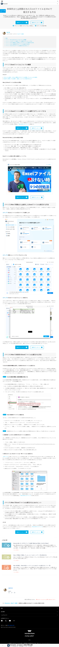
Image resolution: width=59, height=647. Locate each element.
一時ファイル (5, 456)
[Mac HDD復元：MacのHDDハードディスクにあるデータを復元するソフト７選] (6, 567)
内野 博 (8, 32)
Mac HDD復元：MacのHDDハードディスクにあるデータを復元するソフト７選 (31, 565)
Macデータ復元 (20, 34)
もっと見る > (48, 164)
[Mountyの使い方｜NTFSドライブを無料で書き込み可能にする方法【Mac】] (6, 545)
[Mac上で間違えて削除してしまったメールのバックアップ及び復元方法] (6, 556)
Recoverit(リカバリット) (24, 124)
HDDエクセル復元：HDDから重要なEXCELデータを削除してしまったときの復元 (20, 77)
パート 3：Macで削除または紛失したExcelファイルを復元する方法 (20, 42)
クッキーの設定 (20, 643)
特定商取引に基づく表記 (32, 643)
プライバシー (14, 643)
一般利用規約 (25, 643)
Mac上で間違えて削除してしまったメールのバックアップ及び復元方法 (30, 555)
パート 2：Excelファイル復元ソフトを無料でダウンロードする (19, 41)
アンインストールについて (46, 643)
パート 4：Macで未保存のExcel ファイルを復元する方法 (17, 44)
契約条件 (10, 643)
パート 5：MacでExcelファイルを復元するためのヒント (17, 45)
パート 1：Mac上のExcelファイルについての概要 (16, 39)
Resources (7, 603)
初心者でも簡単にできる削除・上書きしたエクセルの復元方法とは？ (18, 78)
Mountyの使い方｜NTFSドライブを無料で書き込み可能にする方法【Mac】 (31, 543)
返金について (39, 643)
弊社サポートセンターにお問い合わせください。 (46, 599)
